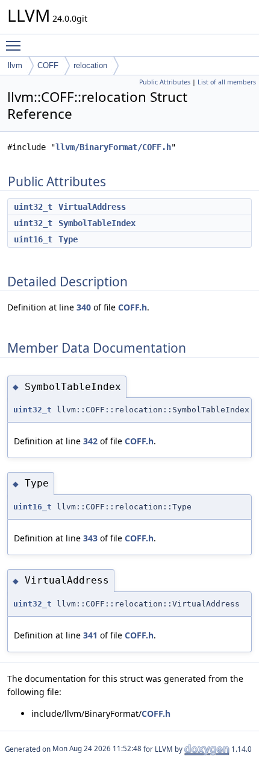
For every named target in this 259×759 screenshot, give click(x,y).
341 (90, 635)
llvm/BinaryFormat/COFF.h (113, 147)
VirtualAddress (92, 207)
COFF (47, 65)
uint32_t (33, 207)
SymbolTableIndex (97, 223)
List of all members (227, 82)
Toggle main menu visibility (16, 45)
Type (68, 239)
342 (90, 441)
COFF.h (132, 307)
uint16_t (33, 239)
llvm (15, 65)
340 (83, 307)
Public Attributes (164, 82)
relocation (90, 65)
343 (90, 538)
